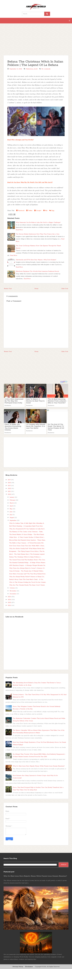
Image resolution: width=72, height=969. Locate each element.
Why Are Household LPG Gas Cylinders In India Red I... (27, 529)
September (13, 520)
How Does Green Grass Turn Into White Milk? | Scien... (27, 546)
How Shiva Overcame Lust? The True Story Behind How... (27, 574)
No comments (46, 69)
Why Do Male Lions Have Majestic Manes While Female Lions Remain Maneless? (39, 766)
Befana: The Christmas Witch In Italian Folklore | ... (25, 557)
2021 (9, 491)
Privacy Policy (18, 967)
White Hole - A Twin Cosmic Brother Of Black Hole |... (27, 537)
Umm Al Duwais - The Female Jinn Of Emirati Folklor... (26, 571)
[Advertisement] (36, 40)
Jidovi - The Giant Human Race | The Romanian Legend (26, 554)
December (13, 594)
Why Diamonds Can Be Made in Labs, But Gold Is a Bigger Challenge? (38, 222)
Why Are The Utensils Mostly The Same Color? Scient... (27, 585)
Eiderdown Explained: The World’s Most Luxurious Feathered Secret (37, 271)
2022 (9, 494)
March (12, 503)
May (11, 509)
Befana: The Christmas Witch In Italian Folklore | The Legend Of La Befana (35, 63)
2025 (9, 602)
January (12, 497)
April (11, 506)
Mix (46, 210)
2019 (9, 485)
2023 (9, 597)
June (11, 512)
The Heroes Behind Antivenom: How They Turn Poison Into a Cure (37, 234)
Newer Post (8, 288)
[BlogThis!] (11, 214)
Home (36, 288)
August (12, 517)
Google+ (38, 210)
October (12, 588)
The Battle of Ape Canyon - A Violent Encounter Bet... (26, 543)
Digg (52, 210)
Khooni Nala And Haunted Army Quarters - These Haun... (27, 540)
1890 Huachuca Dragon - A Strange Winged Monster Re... (27, 565)
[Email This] (9, 214)
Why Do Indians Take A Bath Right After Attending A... (26, 523)
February (13, 500)
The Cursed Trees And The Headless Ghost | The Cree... (27, 560)
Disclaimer (29, 967)
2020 (9, 488)
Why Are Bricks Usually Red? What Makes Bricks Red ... (27, 548)
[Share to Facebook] (14, 214)
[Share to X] (13, 214)
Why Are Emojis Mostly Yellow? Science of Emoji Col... (27, 577)
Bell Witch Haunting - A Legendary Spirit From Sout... (26, 526)
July (11, 515)
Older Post (64, 288)
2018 (9, 483)
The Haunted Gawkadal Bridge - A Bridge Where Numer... (27, 562)
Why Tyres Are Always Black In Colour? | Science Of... (27, 568)
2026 (9, 605)
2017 (9, 480)
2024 (9, 599)
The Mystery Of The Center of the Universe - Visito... (26, 532)
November (13, 591)
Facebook (21, 210)
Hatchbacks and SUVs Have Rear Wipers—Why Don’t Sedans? (36, 260)
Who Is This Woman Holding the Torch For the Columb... (27, 582)
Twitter (30, 210)
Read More (19, 230)
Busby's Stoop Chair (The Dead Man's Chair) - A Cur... (26, 579)
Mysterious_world (31, 69)
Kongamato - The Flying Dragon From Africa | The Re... (27, 551)
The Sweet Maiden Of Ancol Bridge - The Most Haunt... (26, 534)
